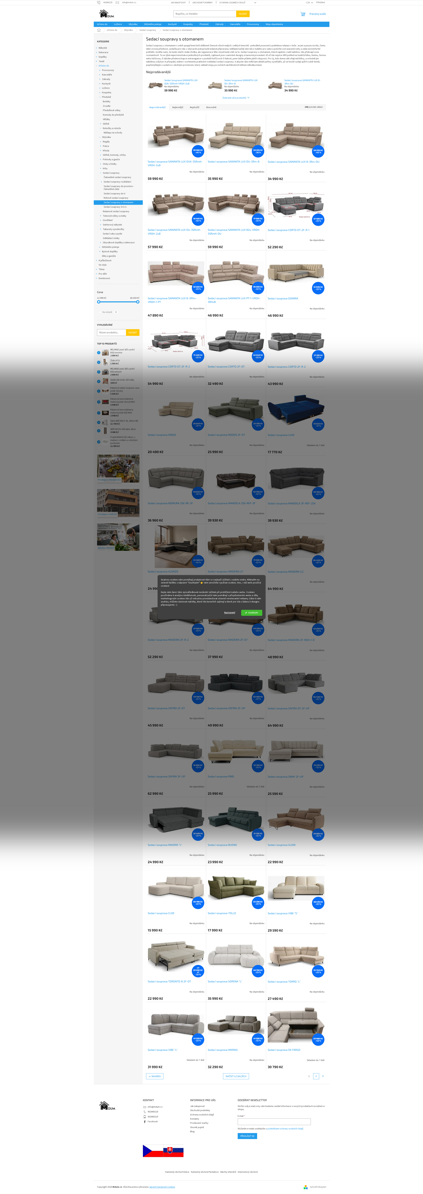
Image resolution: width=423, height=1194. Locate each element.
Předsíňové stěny (112, 110)
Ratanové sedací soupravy (116, 211)
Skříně (106, 124)
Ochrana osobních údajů (232, 2)
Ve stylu (103, 265)
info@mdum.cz (155, 1107)
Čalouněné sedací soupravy (117, 177)
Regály (106, 141)
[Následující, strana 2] (316, 1076)
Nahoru (156, 1076)
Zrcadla (106, 106)
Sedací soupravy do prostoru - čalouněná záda (119, 188)
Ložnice (106, 88)
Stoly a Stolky (110, 164)
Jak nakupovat (178, 2)
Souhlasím (253, 612)
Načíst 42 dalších (236, 1076)
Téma (101, 269)
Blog (192, 1131)
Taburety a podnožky (113, 229)
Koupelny (106, 92)
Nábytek (103, 48)
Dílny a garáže (109, 256)
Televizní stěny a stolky (114, 216)
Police (106, 146)
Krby (105, 168)
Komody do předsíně (113, 115)
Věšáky (106, 119)
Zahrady (106, 79)
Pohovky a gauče (111, 159)
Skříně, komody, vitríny (114, 155)
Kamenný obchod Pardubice (205, 1172)
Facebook (153, 1121)
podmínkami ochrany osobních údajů (285, 1128)
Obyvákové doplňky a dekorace (119, 242)
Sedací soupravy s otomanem (118, 202)
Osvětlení (108, 220)
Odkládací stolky (111, 238)
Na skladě (110, 312)
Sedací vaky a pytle (112, 233)
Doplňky (103, 57)
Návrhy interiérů (228, 1172)
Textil (101, 61)
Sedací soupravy (111, 173)
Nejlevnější (177, 107)
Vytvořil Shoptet (318, 1187)
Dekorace (103, 52)
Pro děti (103, 274)
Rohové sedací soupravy (116, 198)
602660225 (153, 1111)
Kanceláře (107, 74)
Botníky (106, 101)
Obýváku (106, 137)
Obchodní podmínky (202, 2)
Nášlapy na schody (113, 132)
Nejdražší (194, 107)
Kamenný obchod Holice (177, 1172)
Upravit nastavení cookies (162, 1187)
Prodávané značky (199, 1123)
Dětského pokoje (110, 247)
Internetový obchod (248, 1172)
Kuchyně (106, 83)
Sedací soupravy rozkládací (117, 181)
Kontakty (194, 1119)
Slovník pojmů (197, 1127)
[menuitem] (102, 24)
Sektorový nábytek (112, 224)
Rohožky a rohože (112, 128)
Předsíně (106, 97)
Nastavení (229, 612)
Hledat (243, 13)
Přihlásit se (247, 1136)
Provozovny (108, 70)
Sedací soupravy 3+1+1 (115, 207)
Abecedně (211, 107)
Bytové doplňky (110, 251)
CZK (308, 2)
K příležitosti (105, 260)
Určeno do (104, 65)
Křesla (106, 150)
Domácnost (104, 278)
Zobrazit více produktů (234, 97)
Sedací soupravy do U (114, 193)
